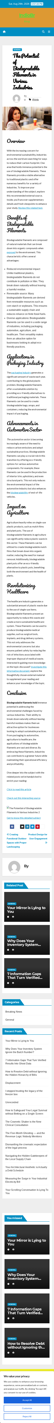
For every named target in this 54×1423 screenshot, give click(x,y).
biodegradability (19, 492)
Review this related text (30, 207)
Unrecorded (11, 1102)
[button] (43, 31)
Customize (27, 1408)
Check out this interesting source (23, 797)
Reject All (27, 1416)
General (17, 49)
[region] (27, 1397)
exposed (11, 252)
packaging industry (21, 372)
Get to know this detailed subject (24, 817)
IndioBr (27, 15)
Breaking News (13, 1011)
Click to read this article (19, 789)
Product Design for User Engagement (37, 836)
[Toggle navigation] (49, 31)
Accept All (27, 1400)
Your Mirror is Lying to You (26, 910)
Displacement (12, 1083)
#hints (35, 99)
